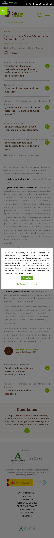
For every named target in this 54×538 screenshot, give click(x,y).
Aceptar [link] (27, 278)
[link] (3, 11)
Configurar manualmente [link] (27, 284)
